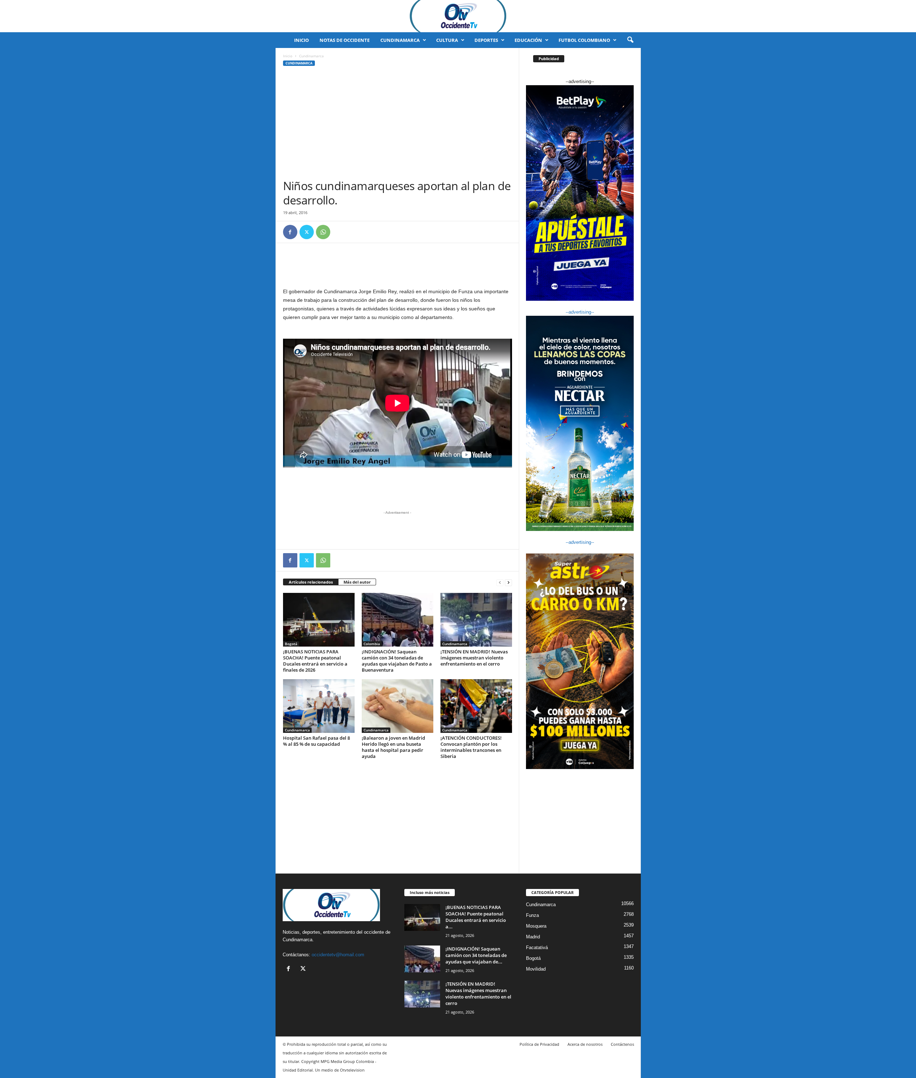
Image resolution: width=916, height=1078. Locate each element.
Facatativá (537, 947)
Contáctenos (622, 1044)
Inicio (301, 40)
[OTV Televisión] (458, 16)
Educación (528, 40)
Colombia (372, 643)
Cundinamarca (400, 40)
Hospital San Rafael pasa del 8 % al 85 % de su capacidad (316, 741)
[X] (306, 232)
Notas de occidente (345, 40)
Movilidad (536, 969)
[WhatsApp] (323, 232)
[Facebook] (290, 232)
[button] (630, 40)
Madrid (533, 936)
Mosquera (536, 926)
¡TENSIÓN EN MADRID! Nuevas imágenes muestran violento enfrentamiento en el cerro (474, 657)
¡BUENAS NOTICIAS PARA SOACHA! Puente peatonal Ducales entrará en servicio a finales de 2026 (315, 660)
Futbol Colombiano (584, 40)
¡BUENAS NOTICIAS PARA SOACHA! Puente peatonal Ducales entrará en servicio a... (475, 917)
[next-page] (508, 582)
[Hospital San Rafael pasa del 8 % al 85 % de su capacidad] (319, 706)
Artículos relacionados (311, 582)
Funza (532, 915)
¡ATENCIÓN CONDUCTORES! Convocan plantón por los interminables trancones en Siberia (471, 747)
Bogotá (291, 643)
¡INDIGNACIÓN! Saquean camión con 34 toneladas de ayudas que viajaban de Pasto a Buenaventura (397, 660)
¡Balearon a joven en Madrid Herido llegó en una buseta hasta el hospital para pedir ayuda (393, 747)
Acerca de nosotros (585, 1044)
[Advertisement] (397, 125)
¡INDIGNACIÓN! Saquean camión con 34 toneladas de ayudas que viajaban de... (476, 955)
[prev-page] (499, 582)
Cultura (447, 40)
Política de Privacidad (539, 1044)
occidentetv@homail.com (338, 954)
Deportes (486, 40)
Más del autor (357, 582)
